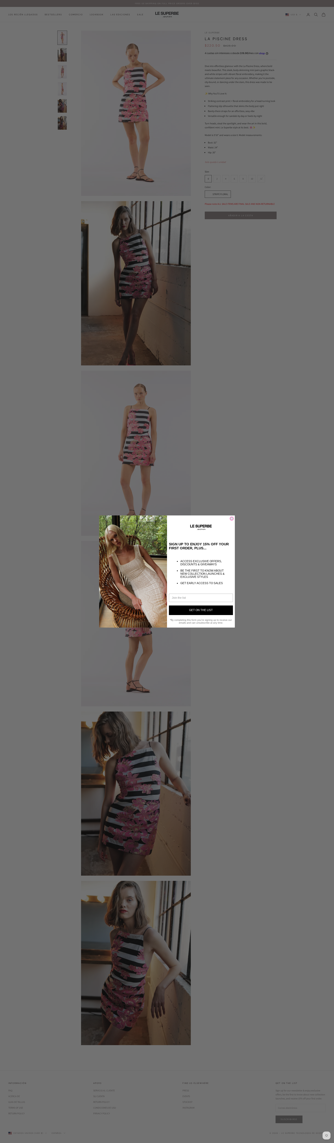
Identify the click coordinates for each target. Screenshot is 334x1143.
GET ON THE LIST (201, 610)
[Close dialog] (231, 518)
